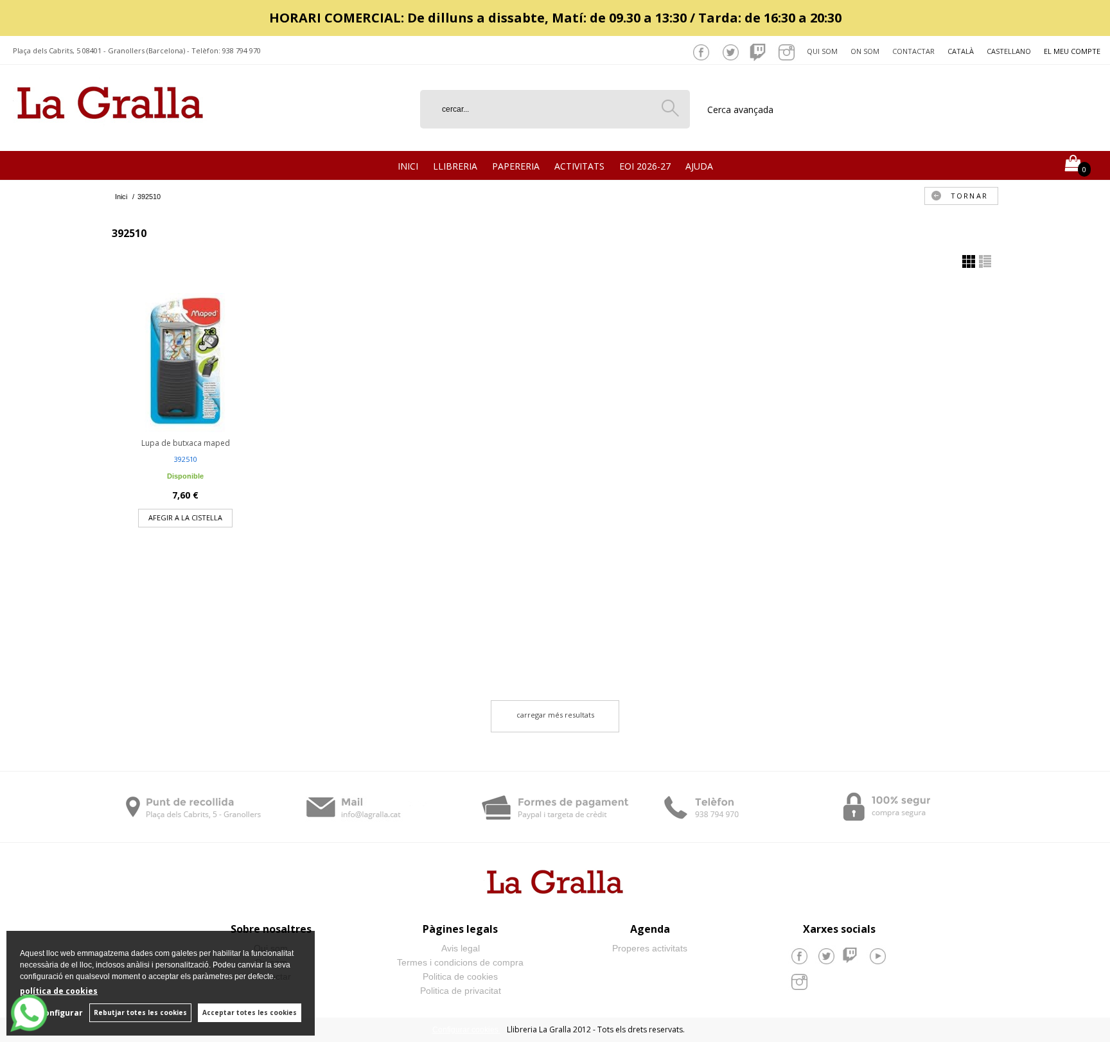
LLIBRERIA (455, 166)
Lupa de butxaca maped (185, 442)
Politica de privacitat (460, 990)
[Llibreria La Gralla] (110, 135)
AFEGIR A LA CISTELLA (185, 517)
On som (864, 51)
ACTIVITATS (579, 166)
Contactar (913, 51)
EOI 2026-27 (645, 166)
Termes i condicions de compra (460, 962)
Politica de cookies (460, 976)
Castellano (1009, 51)
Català (960, 51)
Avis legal (460, 948)
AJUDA (699, 166)
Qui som (822, 51)
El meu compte (1072, 51)
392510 (185, 459)
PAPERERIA (516, 166)
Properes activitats (649, 948)
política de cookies (59, 990)
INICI (408, 166)
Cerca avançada (740, 109)
